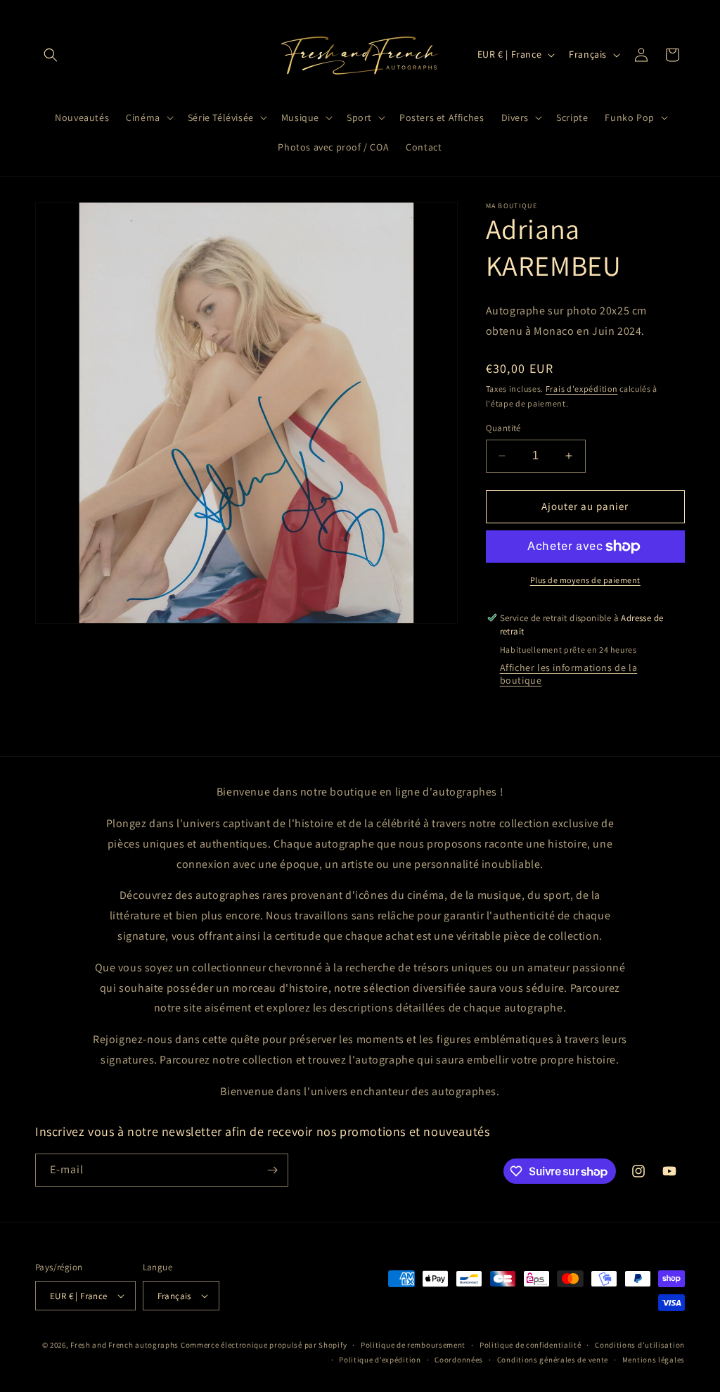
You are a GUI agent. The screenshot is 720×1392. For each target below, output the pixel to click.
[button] (50, 54)
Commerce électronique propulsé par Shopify (264, 1345)
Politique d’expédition (379, 1360)
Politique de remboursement (413, 1345)
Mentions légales (653, 1360)
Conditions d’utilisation (640, 1345)
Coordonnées (459, 1360)
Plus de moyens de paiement (585, 580)
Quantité (503, 428)
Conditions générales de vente (552, 1360)
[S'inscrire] (272, 1170)
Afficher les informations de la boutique (569, 674)
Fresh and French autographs (124, 1345)
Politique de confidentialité (530, 1345)
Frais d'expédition (582, 388)
